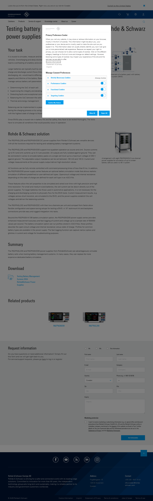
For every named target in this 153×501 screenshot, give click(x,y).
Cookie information (53, 62)
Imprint (49, 67)
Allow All (92, 113)
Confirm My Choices (54, 103)
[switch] (103, 83)
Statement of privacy (54, 64)
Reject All (104, 113)
